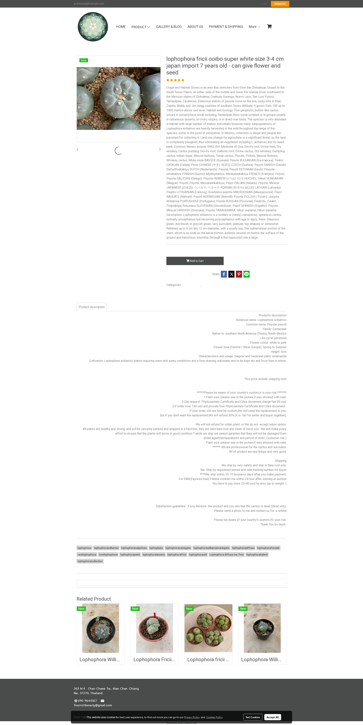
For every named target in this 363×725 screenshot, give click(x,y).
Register (280, 3)
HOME (121, 27)
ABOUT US (195, 27)
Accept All (273, 717)
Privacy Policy (192, 717)
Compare (202, 274)
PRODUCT (139, 27)
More (253, 27)
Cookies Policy (214, 717)
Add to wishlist (178, 274)
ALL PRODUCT (192, 284)
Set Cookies (253, 717)
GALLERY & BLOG (169, 27)
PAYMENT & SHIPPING (226, 27)
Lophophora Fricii (213, 284)
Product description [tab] (92, 307)
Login (263, 3)
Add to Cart (196, 260)
